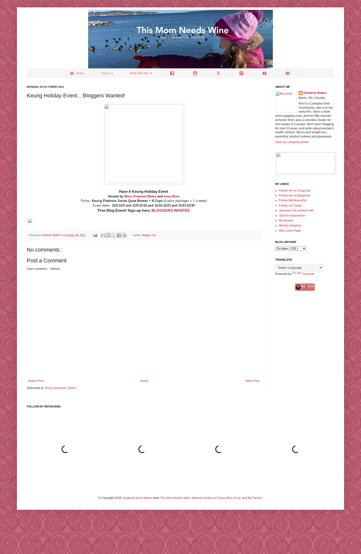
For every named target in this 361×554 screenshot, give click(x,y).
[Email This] (102, 235)
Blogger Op (149, 235)
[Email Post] (95, 235)
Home (144, 381)
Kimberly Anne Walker (138, 498)
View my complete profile (292, 142)
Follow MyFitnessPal (292, 200)
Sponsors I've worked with (296, 210)
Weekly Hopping (290, 225)
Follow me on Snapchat (294, 190)
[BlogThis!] (108, 235)
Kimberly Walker (315, 93)
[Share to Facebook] (119, 235)
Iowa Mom (172, 196)
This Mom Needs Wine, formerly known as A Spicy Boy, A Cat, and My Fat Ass (211, 498)
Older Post (252, 381)
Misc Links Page (290, 230)
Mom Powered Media (140, 196)
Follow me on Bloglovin (294, 195)
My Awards (286, 220)
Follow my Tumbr (290, 205)
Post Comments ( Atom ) (61, 388)
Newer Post (35, 381)
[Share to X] (113, 235)
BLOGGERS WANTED (171, 210)
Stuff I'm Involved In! (292, 215)
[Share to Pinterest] (124, 235)
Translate (308, 274)
